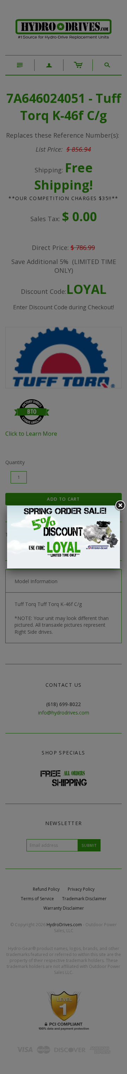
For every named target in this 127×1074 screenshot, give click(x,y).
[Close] (120, 505)
